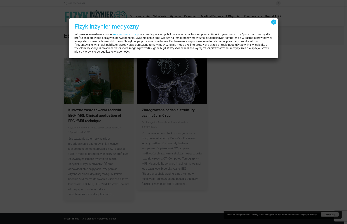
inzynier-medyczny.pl (126, 34)
